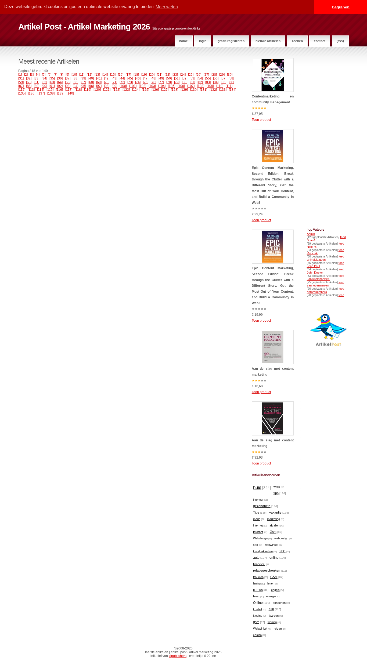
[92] (60, 86)
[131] (203, 90)
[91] (52, 86)
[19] (144, 75)
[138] (51, 93)
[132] (213, 90)
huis (257, 487)
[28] (214, 75)
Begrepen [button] (341, 7)
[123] (126, 90)
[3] (32, 75)
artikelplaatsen (316, 259)
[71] (114, 82)
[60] (28, 82)
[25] (190, 75)
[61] (36, 82)
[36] (60, 78)
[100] (123, 86)
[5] (43, 75)
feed (343, 237)
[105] (171, 86)
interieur (258, 499)
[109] (210, 86)
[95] (83, 86)
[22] (167, 75)
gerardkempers (317, 291)
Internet (258, 531)
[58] (231, 78)
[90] (44, 86)
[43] (114, 78)
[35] (52, 78)
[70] (106, 82)
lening (257, 583)
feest (256, 596)
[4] (37, 75)
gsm (256, 622)
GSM (274, 577)
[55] (208, 78)
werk (277, 486)
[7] (55, 75)
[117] (68, 90)
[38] (75, 78)
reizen (278, 628)
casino (257, 635)
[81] (192, 82)
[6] (49, 75)
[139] (60, 93)
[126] (155, 90)
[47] (145, 78)
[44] (122, 78)
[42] (106, 78)
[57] (223, 78)
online (274, 558)
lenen (270, 583)
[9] (67, 75)
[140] (70, 93)
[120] (97, 90)
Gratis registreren (231, 41)
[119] (87, 90)
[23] (175, 75)
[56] (215, 78)
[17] (128, 75)
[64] (60, 82)
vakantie (275, 512)
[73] (130, 82)
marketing (273, 519)
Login (202, 41)
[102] (142, 86)
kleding (257, 615)
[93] (67, 86)
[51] (176, 78)
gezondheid (262, 506)
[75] (145, 82)
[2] (26, 75)
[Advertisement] (323, 138)
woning (272, 622)
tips (276, 493)
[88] (28, 86)
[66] (75, 82)
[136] (31, 93)
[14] (105, 75)
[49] (161, 78)
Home (183, 41)
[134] (232, 90)
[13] (97, 75)
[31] (21, 78)
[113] (31, 90)
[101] (132, 86)
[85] (223, 82)
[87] (21, 86)
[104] (161, 86)
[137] (41, 93)
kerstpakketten (263, 551)
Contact (319, 41)
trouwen (258, 577)
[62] (44, 82)
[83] (208, 82)
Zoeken (297, 41)
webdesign (281, 538)
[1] (20, 75)
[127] (164, 90)
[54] (200, 78)
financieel (259, 564)
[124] (135, 90)
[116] (59, 90)
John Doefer (315, 272)
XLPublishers (177, 656)
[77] (161, 82)
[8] (61, 75)
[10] (74, 75)
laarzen (274, 615)
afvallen (274, 525)
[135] (22, 93)
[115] (49, 90)
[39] (83, 78)
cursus (258, 590)
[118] (78, 90)
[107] (191, 86)
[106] (181, 86)
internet (258, 525)
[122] (116, 90)
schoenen (279, 602)
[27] (206, 75)
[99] (114, 86)
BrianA (311, 240)
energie (271, 596)
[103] (152, 86)
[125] (145, 90)
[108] (200, 86)
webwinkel (271, 544)
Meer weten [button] (167, 7)
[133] (222, 90)
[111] (229, 86)
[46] (138, 78)
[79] (176, 82)
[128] (174, 90)
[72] (122, 82)
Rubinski (312, 253)
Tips (256, 512)
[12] (89, 75)
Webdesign (260, 538)
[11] (81, 75)
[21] (159, 75)
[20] (151, 75)
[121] (106, 90)
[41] (99, 78)
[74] (138, 82)
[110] (219, 86)
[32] (28, 78)
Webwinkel (260, 628)
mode (256, 519)
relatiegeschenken (266, 570)
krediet (257, 609)
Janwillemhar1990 (318, 279)
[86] (231, 82)
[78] (169, 82)
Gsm (273, 532)
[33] (36, 78)
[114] (40, 90)
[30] (229, 75)
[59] (21, 82)
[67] (83, 82)
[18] (136, 75)
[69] (99, 82)
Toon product (261, 120)
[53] (192, 78)
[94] (75, 86)
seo (255, 544)
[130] (193, 90)
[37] (67, 78)
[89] (36, 86)
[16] (120, 75)
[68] (91, 82)
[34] (44, 78)
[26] (198, 75)
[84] (215, 82)
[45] (130, 78)
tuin (271, 609)
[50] (169, 78)
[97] (99, 86)
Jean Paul (313, 266)
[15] (113, 75)
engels (275, 589)
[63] (52, 82)
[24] (183, 75)
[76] (153, 82)
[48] (153, 78)
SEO (282, 551)
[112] (21, 90)
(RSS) (340, 41)
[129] (184, 90)
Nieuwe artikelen (268, 41)
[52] (184, 78)
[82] (200, 82)
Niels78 (311, 246)
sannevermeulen (318, 285)
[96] (91, 86)
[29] (222, 75)
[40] (91, 78)
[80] (184, 82)
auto (256, 558)
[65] (67, 82)
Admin (311, 233)
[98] (106, 86)
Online (258, 603)
